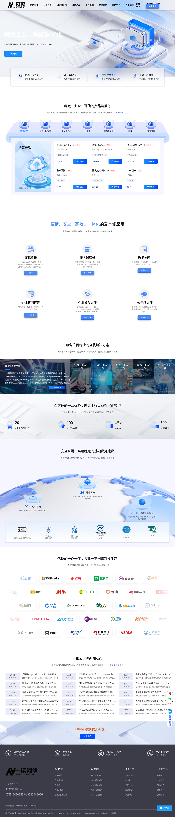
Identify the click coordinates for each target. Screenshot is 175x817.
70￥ (58, 187)
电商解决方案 (96, 790)
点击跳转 (87, 736)
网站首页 (34, 5)
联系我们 (129, 790)
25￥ (94, 187)
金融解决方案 (96, 785)
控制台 (150, 4)
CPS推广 (128, 780)
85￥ (129, 187)
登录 (158, 4)
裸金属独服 (59, 780)
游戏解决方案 (96, 780)
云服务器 (58, 775)
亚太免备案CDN (61, 795)
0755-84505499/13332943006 (24, 794)
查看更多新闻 (115, 665)
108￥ (129, 161)
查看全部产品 (121, 113)
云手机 (57, 785)
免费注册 (152, 6)
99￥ (58, 161)
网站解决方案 (96, 775)
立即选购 (13, 54)
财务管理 (160, 790)
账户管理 (160, 795)
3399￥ (94, 161)
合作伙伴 (129, 775)
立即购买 (80, 161)
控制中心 (160, 775)
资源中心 (160, 785)
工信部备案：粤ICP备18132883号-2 (21, 813)
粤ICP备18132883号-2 (46, 813)
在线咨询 (30, 273)
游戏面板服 (59, 790)
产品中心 (129, 795)
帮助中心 (116, 5)
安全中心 (160, 780)
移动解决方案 (96, 795)
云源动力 (34, 806)
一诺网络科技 (21, 806)
